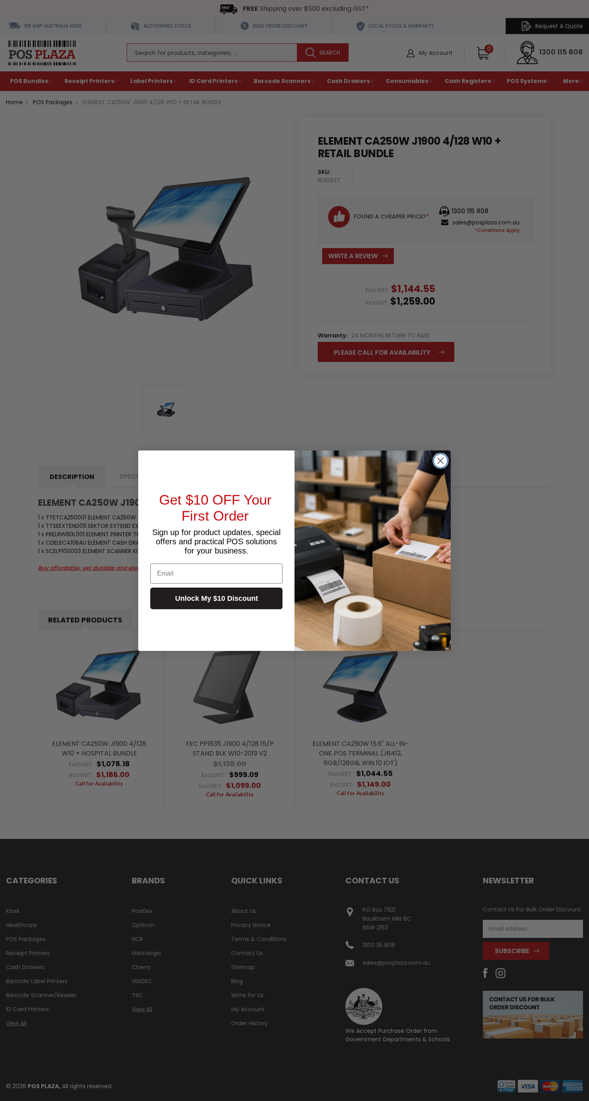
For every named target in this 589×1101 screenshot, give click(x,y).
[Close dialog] (441, 461)
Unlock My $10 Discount (216, 598)
